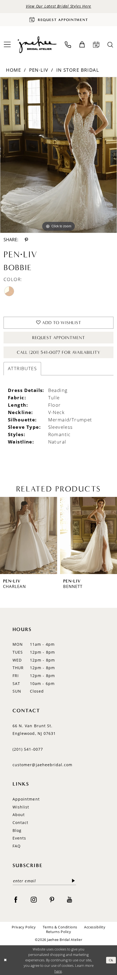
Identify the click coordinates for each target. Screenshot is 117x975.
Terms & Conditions (60, 927)
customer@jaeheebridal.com (42, 764)
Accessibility (94, 927)
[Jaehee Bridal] (36, 45)
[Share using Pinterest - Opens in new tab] (26, 239)
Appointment (26, 799)
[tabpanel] (58, 155)
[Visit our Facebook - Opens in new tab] (16, 899)
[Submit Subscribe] (73, 881)
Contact (21, 822)
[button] (82, 45)
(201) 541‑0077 (28, 749)
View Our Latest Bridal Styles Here (58, 6)
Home (13, 70)
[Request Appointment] (96, 45)
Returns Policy (58, 931)
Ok (111, 960)
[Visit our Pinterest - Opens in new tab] (52, 899)
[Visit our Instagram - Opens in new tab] (33, 899)
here (58, 971)
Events (19, 838)
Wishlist (21, 807)
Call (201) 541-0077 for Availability (59, 352)
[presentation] (28, 535)
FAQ (17, 846)
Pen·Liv (38, 70)
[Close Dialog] (5, 960)
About (19, 814)
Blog (17, 830)
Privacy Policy (24, 927)
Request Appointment (58, 337)
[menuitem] (68, 45)
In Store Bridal (77, 70)
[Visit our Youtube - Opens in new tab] (69, 899)
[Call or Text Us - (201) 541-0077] (68, 45)
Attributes (22, 368)
